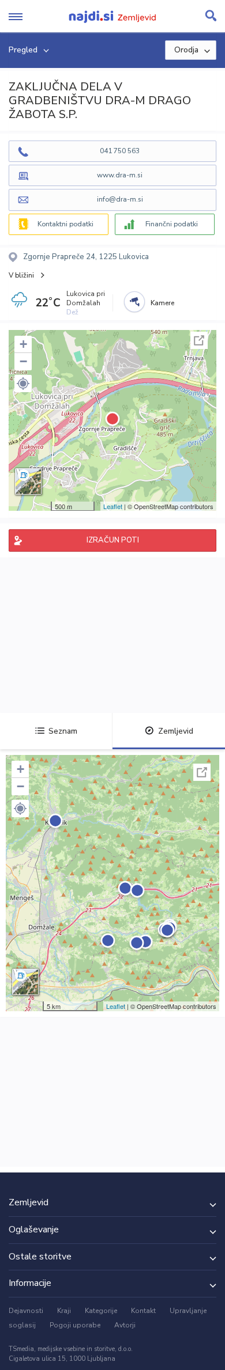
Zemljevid (175, 731)
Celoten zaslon (199, 340)
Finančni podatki (171, 224)
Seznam (62, 731)
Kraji (64, 1310)
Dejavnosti (26, 1310)
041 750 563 (120, 150)
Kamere (162, 303)
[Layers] (28, 481)
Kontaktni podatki (65, 224)
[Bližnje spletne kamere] (134, 301)
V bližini (21, 275)
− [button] (23, 361)
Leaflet (112, 506)
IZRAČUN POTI (113, 540)
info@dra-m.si (120, 199)
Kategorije (101, 1310)
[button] (23, 383)
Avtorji (125, 1325)
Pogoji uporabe (75, 1325)
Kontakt (143, 1310)
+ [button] (23, 344)
